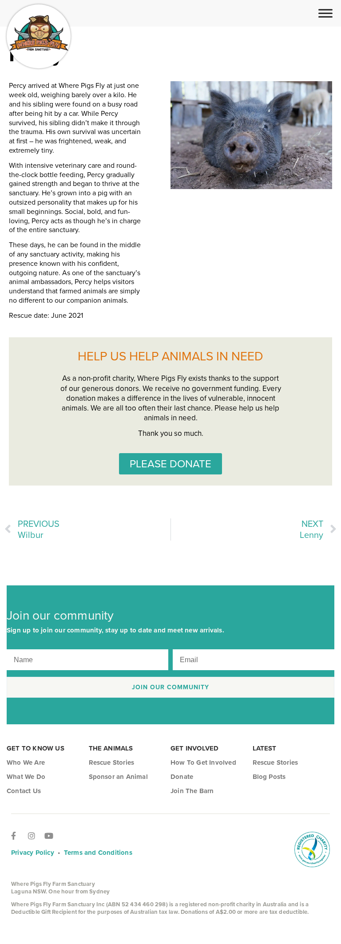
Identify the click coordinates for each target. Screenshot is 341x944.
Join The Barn (192, 791)
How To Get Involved (203, 762)
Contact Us (24, 791)
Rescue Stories (112, 762)
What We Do (26, 777)
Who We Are (26, 762)
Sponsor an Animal (118, 777)
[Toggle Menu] (325, 13)
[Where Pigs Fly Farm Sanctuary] (39, 36)
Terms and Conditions (98, 852)
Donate (181, 777)
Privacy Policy (32, 852)
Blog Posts (269, 777)
